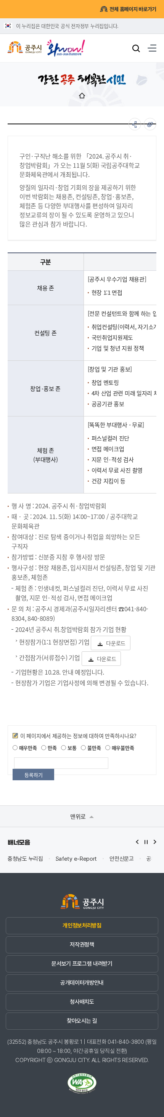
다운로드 (115, 643)
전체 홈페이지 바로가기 (132, 9)
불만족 (93, 747)
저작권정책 (82, 944)
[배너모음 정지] (146, 841)
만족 (51, 747)
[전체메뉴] (152, 48)
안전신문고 (121, 859)
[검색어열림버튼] (136, 48)
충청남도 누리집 (25, 859)
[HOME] (82, 95)
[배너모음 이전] (137, 841)
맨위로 (78, 816)
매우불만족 (122, 747)
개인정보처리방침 (82, 925)
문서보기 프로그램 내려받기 (82, 963)
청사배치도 (82, 1001)
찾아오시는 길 (82, 1020)
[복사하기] (150, 124)
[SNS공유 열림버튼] (135, 124)
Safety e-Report (76, 859)
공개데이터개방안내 (82, 982)
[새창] (66, 45)
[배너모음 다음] (154, 841)
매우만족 (27, 747)
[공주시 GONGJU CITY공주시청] (25, 48)
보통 (71, 747)
